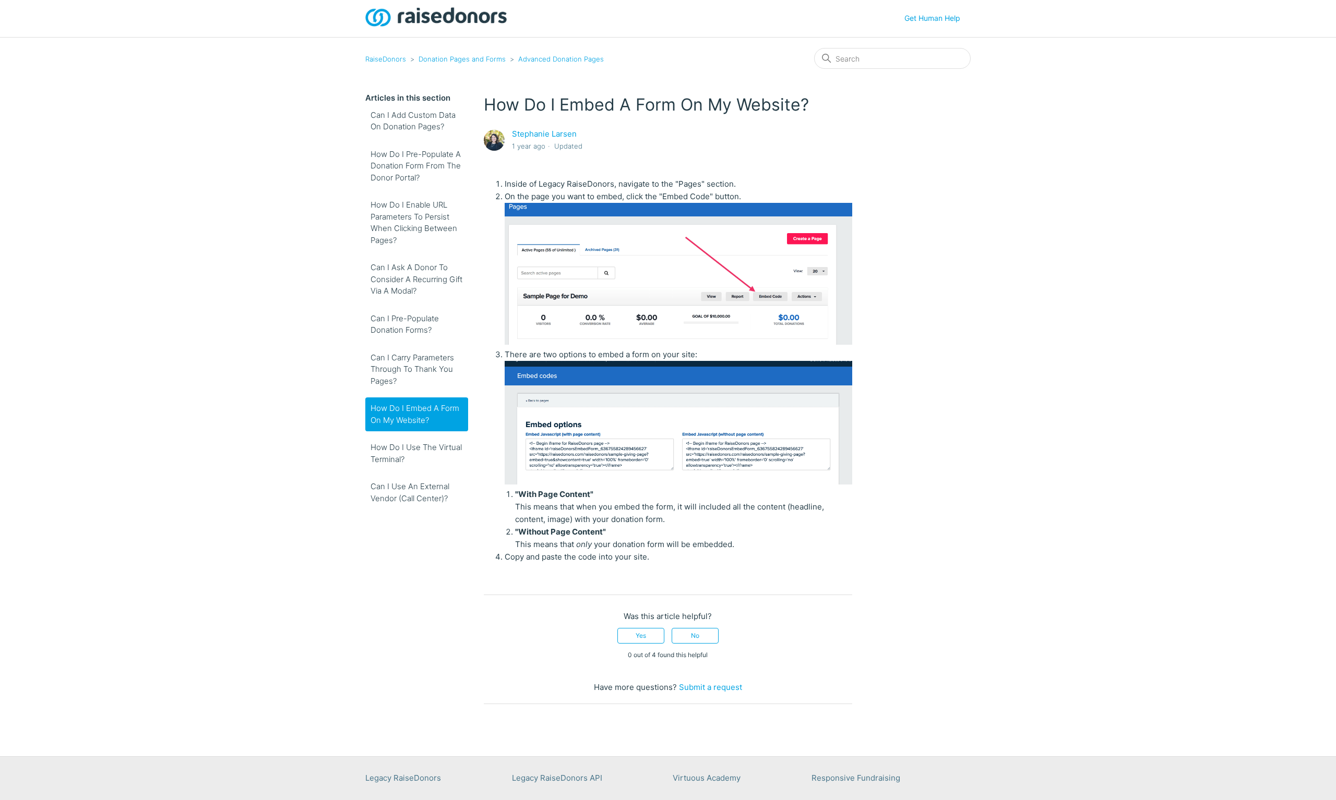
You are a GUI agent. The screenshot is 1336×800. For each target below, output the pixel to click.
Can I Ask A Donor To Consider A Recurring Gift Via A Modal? (416, 279)
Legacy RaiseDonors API (557, 778)
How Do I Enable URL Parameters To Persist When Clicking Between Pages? (414, 222)
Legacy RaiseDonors (403, 778)
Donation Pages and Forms (462, 59)
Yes (641, 635)
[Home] (436, 24)
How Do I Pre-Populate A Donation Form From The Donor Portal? (416, 166)
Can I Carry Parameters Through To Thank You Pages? (412, 369)
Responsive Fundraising (856, 778)
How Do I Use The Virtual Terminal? (416, 453)
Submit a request (710, 687)
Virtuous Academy (707, 778)
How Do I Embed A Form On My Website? (415, 414)
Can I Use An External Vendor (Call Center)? (410, 492)
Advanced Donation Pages (561, 59)
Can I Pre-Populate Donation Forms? (405, 324)
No (695, 635)
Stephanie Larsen (544, 134)
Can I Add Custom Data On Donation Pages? (413, 121)
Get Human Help (932, 18)
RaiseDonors (385, 59)
